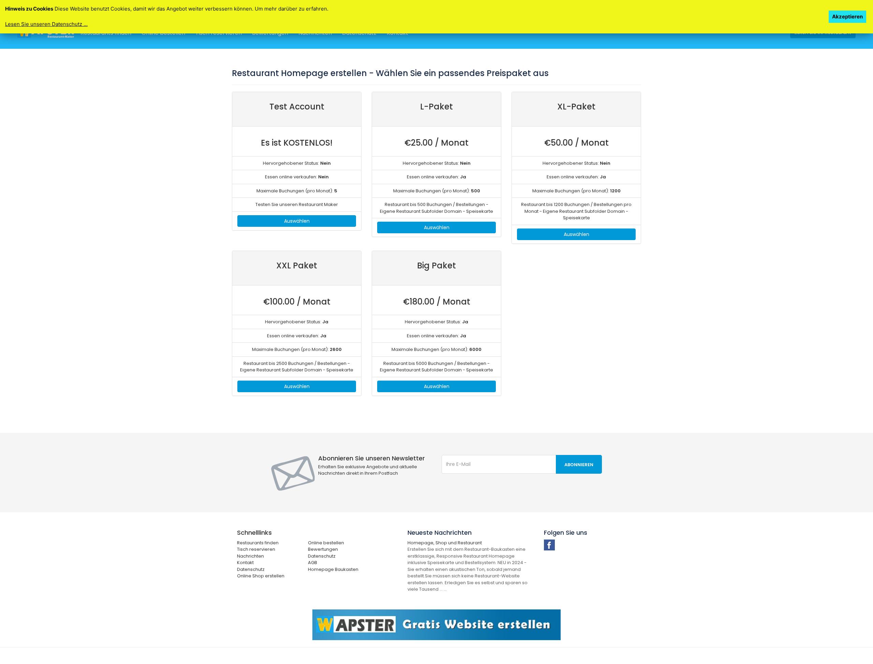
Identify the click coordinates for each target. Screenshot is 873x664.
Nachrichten (250, 556)
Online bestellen (326, 543)
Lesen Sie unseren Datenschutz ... (46, 24)
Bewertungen (323, 549)
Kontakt (245, 562)
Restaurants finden (258, 543)
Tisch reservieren (256, 549)
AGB (312, 562)
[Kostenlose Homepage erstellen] (436, 624)
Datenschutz (322, 556)
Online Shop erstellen (260, 576)
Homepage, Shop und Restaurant (445, 543)
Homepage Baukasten (333, 569)
